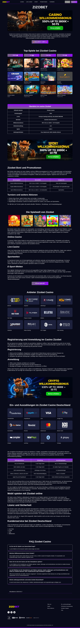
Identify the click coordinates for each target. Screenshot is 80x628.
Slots (64, 55)
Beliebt (14, 55)
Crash (47, 55)
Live (31, 55)
